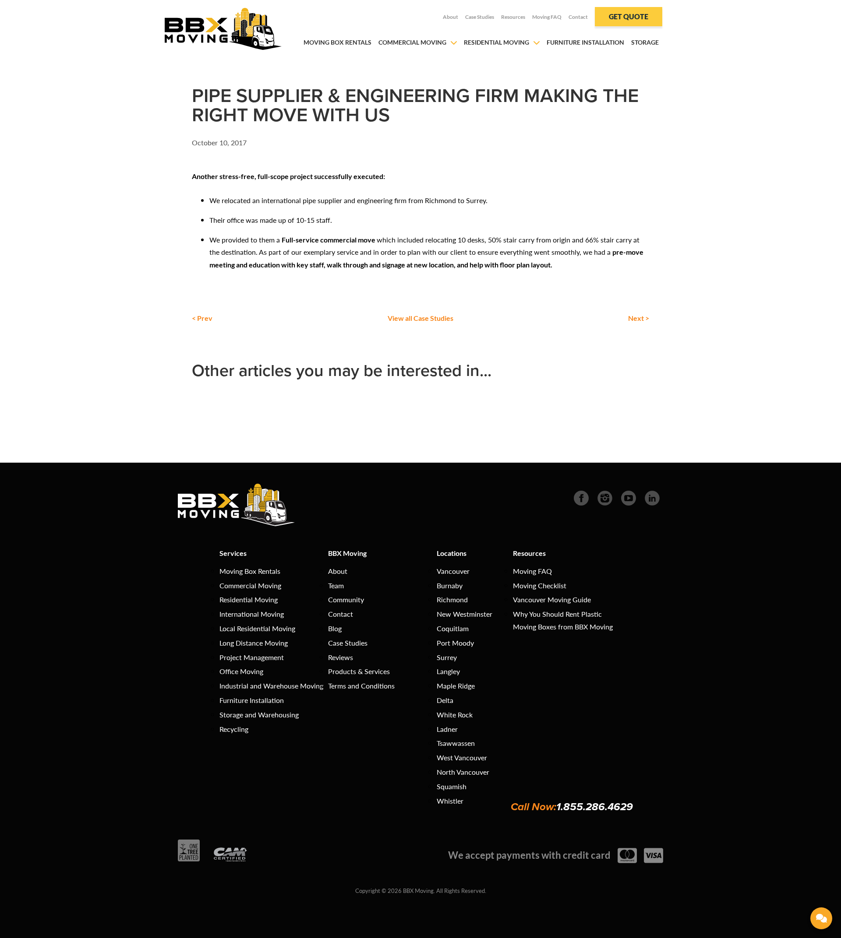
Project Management (251, 657)
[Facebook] (581, 497)
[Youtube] (629, 497)
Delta (445, 700)
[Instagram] (605, 497)
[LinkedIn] (652, 497)
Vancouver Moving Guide (552, 599)
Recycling (233, 729)
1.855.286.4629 (594, 807)
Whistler (450, 801)
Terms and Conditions (361, 686)
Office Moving (241, 671)
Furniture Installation (585, 42)
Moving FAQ (547, 17)
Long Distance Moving (253, 643)
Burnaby (450, 585)
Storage (645, 42)
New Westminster (464, 614)
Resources (513, 17)
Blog (335, 628)
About (450, 17)
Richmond (452, 599)
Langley (448, 671)
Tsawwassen (456, 743)
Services (233, 553)
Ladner (447, 729)
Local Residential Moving (257, 628)
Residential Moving (496, 42)
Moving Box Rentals (337, 42)
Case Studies (479, 17)
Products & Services (359, 671)
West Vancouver (462, 757)
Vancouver (453, 571)
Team (336, 585)
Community (346, 599)
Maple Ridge (456, 686)
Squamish (451, 786)
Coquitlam (453, 628)
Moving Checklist (539, 585)
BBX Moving (347, 553)
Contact (578, 17)
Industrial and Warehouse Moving (271, 686)
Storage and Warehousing (259, 715)
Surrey (447, 657)
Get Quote (628, 16)
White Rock (455, 715)
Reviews (340, 657)
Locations (451, 553)
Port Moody (455, 643)
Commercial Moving (412, 42)
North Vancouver (463, 772)
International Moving (251, 614)
